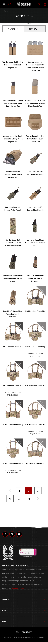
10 (28, 498)
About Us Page (18, 588)
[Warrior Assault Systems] (24, 4)
